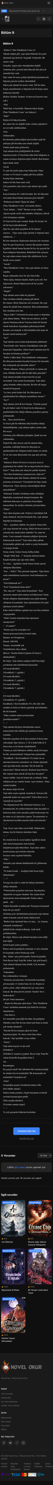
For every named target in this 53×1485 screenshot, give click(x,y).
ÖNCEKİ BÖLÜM (26, 1138)
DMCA (4, 1429)
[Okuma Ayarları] (43, 18)
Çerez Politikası (49, 1465)
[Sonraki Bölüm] (49, 18)
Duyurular (5, 1425)
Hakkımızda (6, 1417)
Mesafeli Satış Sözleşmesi (15, 1466)
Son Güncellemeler (9, 1401)
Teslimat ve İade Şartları (27, 1466)
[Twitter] (10, 1443)
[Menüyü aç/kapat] (49, 3)
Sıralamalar (6, 1398)
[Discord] (17, 1443)
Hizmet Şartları (4, 1465)
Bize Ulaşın (6, 1421)
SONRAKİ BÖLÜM (26, 1131)
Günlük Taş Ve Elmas (10, 1405)
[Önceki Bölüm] (38, 18)
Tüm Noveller (7, 1394)
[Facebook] (4, 1443)
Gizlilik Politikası (38, 1465)
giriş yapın (19, 1167)
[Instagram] (23, 1443)
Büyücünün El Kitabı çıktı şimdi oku (24, 11)
